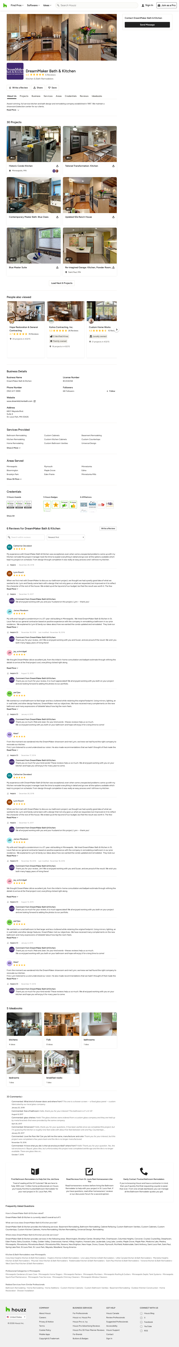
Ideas (46, 5)
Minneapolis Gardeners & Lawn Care (21, 1274)
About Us (11, 96)
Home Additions (52, 1288)
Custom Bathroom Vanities (96, 1288)
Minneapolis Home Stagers (50, 1274)
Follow (112, 391)
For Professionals (80, 1313)
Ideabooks (97, 96)
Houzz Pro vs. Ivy (80, 1322)
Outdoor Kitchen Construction (144, 1288)
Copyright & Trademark (49, 1338)
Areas (59, 96)
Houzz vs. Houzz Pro (82, 1317)
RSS (146, 1331)
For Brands (77, 1334)
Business (36, 96)
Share (40, 87)
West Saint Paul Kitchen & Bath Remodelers (25, 1263)
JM (9, 611)
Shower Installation (25, 1290)
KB (9, 734)
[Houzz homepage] (5, 5)
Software (32, 5)
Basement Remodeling (120, 1288)
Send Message (147, 24)
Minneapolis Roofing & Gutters (117, 1274)
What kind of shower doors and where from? (43, 1101)
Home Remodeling (35, 1288)
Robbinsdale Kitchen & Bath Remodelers (87, 1261)
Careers (42, 1317)
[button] (62, 506)
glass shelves (30, 1117)
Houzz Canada (112, 1313)
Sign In (109, 1338)
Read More (11, 110)
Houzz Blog (149, 1313)
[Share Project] (57, 166)
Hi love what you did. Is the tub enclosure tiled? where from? (50, 1146)
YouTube (148, 1326)
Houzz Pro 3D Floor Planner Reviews (88, 1330)
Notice (51, 1322)
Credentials (70, 96)
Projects (24, 96)
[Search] (58, 5)
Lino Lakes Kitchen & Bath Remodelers (97, 1258)
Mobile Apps (44, 1334)
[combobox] (96, 5)
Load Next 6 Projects (61, 283)
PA (9, 693)
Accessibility (111, 1326)
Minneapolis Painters (73, 1274)
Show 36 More (13, 479)
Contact (109, 1334)
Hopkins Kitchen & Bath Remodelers (63, 1258)
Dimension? (29, 1127)
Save (54, 87)
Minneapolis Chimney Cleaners (66, 1277)
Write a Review (108, 528)
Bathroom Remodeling (15, 1288)
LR (9, 573)
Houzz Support (113, 1330)
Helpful (13, 565)
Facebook (148, 1322)
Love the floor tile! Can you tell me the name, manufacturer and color (54, 1136)
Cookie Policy (45, 1330)
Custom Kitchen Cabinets (72, 1288)
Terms (42, 1326)
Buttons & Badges (80, 1338)
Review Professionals (115, 1317)
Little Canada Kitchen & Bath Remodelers (134, 1258)
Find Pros (16, 5)
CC (9, 547)
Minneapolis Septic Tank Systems (146, 1274)
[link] (10, 516)
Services (48, 96)
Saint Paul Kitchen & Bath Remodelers (122, 1261)
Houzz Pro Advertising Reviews (86, 1326)
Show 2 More (12, 448)
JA (9, 652)
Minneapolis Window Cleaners (94, 1277)
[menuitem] (17, 5)
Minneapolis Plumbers (93, 1274)
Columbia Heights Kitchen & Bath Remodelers (26, 1258)
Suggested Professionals (117, 1322)
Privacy (42, 1322)
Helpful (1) (14, 632)
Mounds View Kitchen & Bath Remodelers (49, 1261)
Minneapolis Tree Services (39, 1277)
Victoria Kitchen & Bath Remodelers (156, 1261)
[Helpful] (8, 565)
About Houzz (45, 1313)
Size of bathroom (31, 1111)
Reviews (84, 96)
